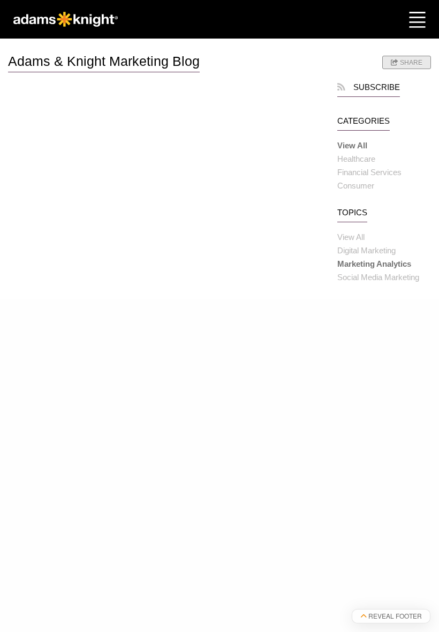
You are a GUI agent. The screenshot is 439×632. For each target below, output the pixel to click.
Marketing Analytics (374, 263)
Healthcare (356, 158)
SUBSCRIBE (376, 87)
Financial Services (369, 172)
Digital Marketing (366, 250)
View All (352, 145)
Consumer (355, 185)
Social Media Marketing (378, 277)
